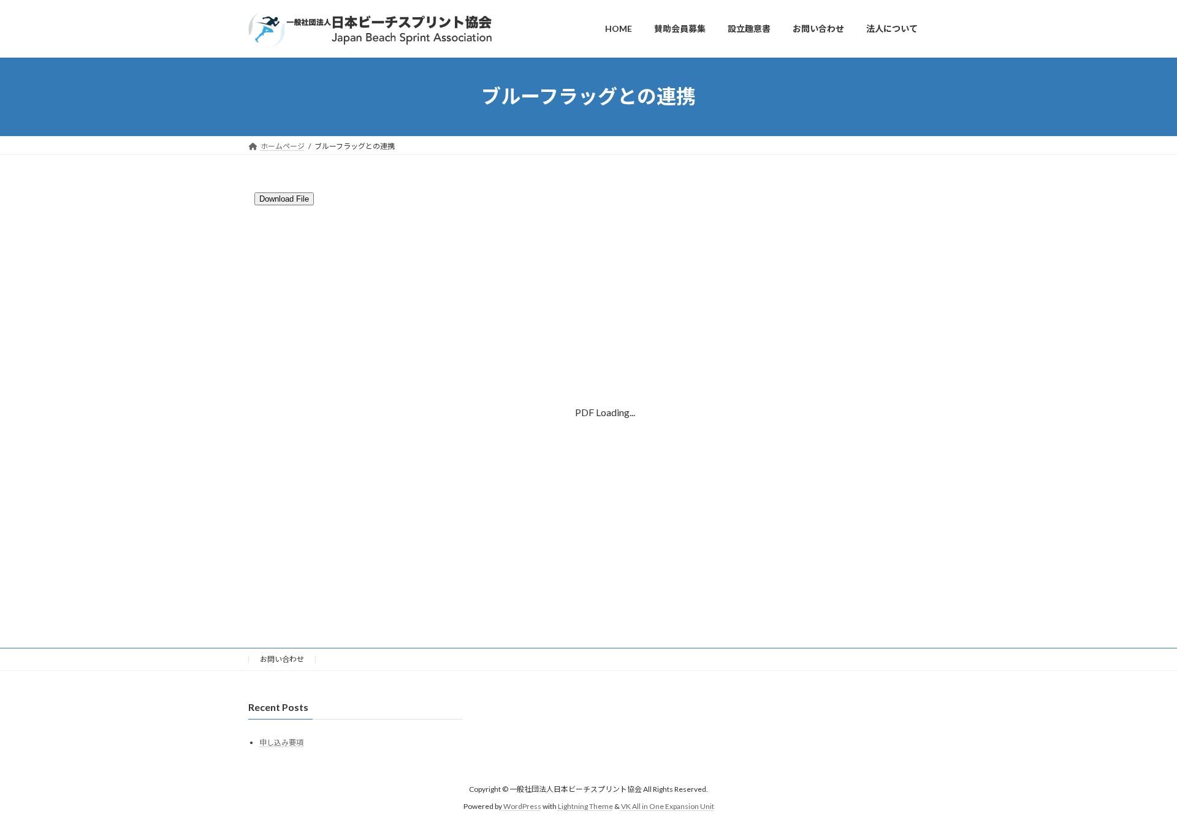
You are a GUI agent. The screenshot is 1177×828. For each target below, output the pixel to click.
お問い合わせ (282, 659)
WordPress (522, 806)
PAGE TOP (1139, 791)
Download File (284, 198)
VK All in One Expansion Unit (667, 806)
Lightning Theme (585, 806)
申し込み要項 (281, 741)
